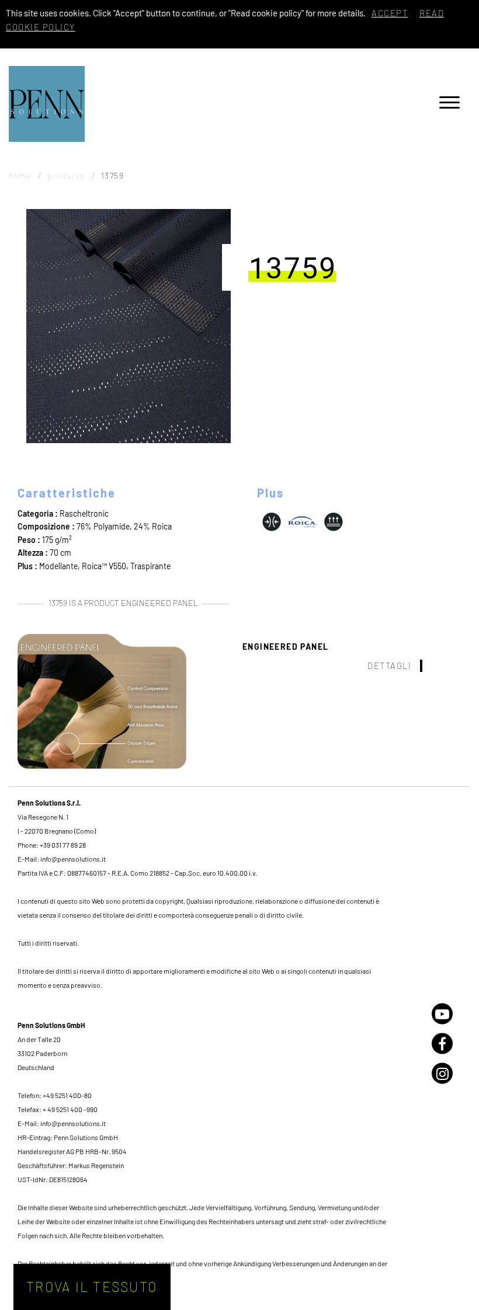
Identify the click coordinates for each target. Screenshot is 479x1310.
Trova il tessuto (91, 1286)
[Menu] (449, 104)
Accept (390, 13)
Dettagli (389, 665)
